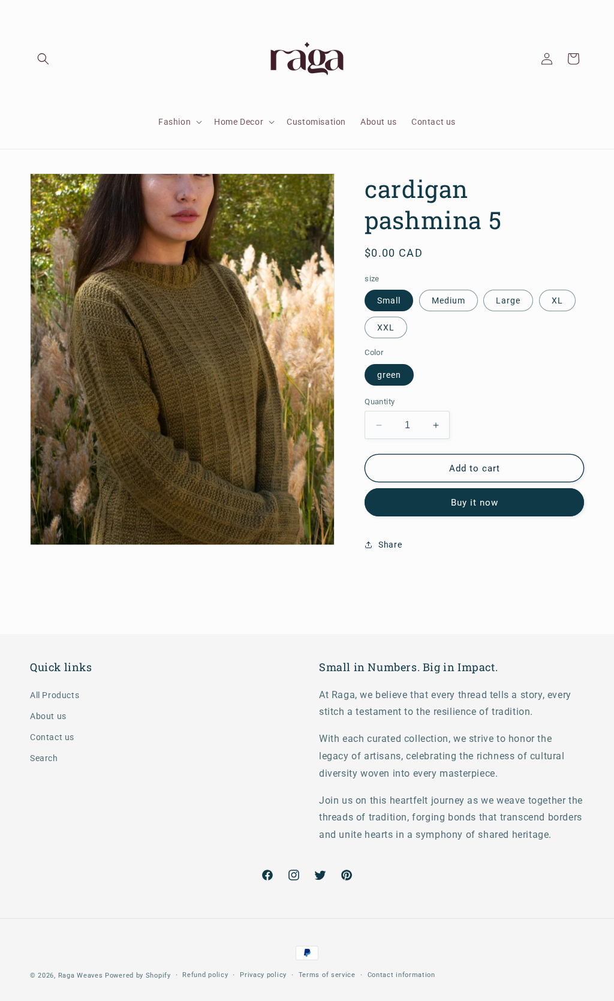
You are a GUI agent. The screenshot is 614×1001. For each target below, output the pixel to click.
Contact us (52, 737)
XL (557, 300)
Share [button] (390, 544)
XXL (386, 327)
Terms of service (327, 975)
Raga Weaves (80, 975)
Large (508, 300)
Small (389, 300)
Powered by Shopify (138, 975)
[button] (43, 59)
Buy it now (474, 502)
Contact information (401, 975)
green (389, 375)
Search (44, 758)
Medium (448, 300)
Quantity (380, 401)
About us (48, 716)
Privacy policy (263, 975)
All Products (54, 695)
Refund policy (205, 975)
